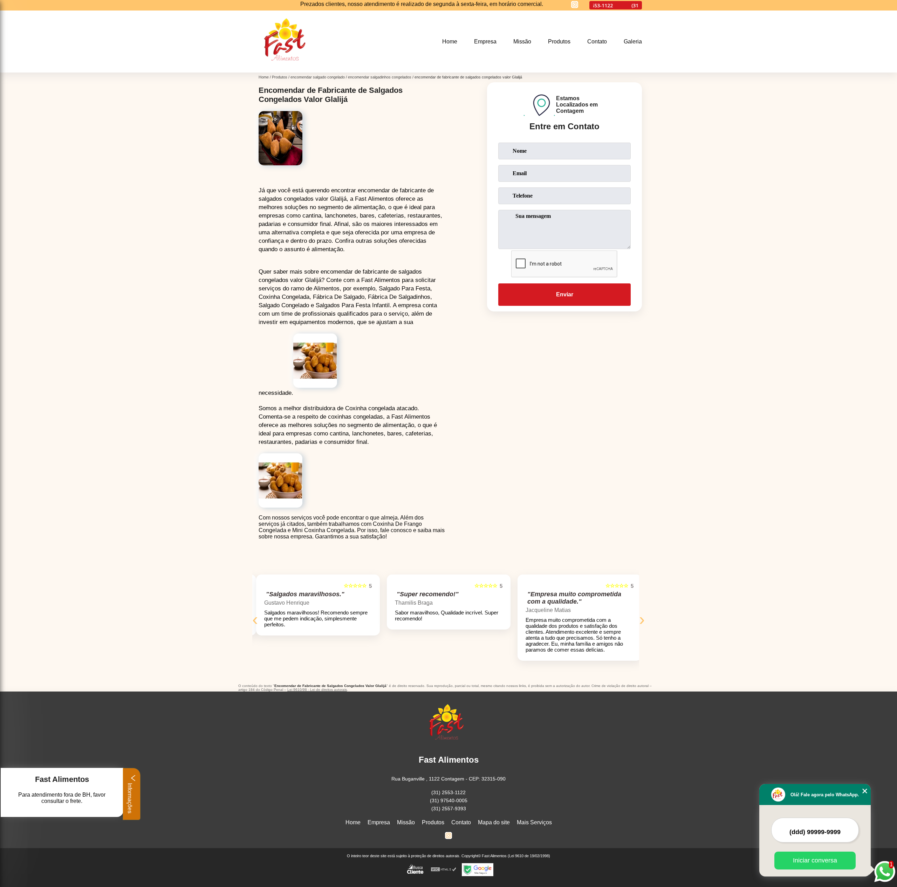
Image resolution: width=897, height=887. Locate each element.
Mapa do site (494, 822)
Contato (597, 41)
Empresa (485, 41)
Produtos (559, 41)
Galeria (633, 41)
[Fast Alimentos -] (287, 68)
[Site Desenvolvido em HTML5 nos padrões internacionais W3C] (444, 869)
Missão (522, 41)
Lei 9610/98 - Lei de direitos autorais (317, 690)
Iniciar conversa (815, 860)
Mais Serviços (534, 822)
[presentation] (255, 619)
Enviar (564, 294)
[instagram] (574, 5)
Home (449, 41)
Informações (130, 797)
